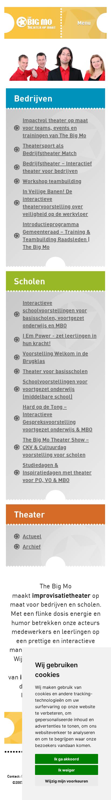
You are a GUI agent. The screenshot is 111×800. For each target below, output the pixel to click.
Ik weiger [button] (66, 770)
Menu (84, 22)
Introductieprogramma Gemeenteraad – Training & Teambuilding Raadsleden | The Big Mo (56, 235)
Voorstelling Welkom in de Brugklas (55, 357)
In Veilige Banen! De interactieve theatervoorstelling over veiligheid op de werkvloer (55, 202)
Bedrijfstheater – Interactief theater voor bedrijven (57, 167)
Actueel (32, 536)
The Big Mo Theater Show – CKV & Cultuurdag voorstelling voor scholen (56, 447)
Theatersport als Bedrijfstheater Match (50, 149)
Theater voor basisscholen (55, 371)
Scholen (29, 281)
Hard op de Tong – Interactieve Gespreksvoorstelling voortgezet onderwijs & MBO (57, 418)
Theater (29, 514)
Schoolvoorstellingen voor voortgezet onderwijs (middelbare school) (55, 389)
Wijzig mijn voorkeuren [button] (66, 781)
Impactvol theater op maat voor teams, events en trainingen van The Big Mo (55, 128)
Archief (32, 546)
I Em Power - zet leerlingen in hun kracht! (59, 339)
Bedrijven (33, 98)
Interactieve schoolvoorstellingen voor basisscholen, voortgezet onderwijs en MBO (55, 314)
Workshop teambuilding (52, 181)
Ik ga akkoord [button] (66, 759)
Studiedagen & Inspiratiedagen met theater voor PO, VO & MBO (57, 472)
